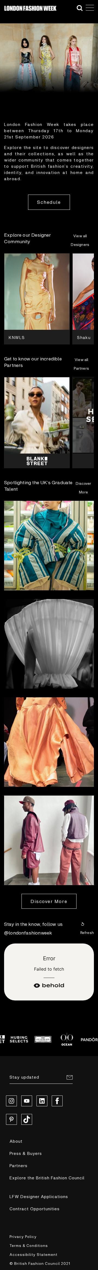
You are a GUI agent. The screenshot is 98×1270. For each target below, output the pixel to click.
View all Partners (81, 363)
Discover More (83, 487)
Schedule (49, 202)
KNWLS (17, 337)
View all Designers (80, 240)
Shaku (84, 337)
